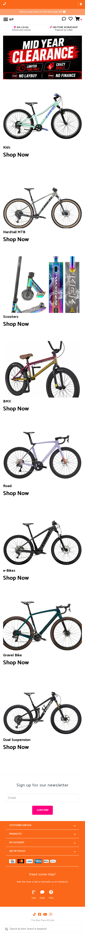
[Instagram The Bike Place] (50, 914)
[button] (64, 19)
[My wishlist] (70, 19)
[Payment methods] (13, 861)
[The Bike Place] (11, 19)
